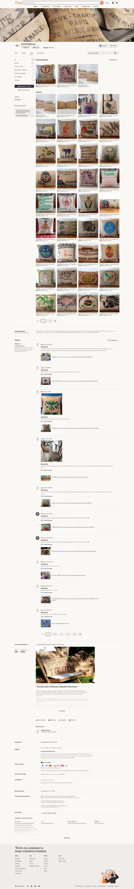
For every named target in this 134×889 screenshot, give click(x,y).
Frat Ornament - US (99, 823)
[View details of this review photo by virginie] (51, 451)
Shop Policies (40, 53)
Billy (42, 391)
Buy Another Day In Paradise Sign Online (24, 823)
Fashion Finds (67, 6)
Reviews (23, 53)
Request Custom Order (25, 86)
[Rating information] (22, 48)
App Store (20, 878)
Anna (42, 610)
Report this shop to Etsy (20, 105)
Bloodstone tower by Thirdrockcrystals (24, 827)
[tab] (24, 59)
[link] (38, 321)
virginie (42, 438)
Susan (42, 487)
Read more (62, 711)
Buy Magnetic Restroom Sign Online (23, 825)
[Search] (102, 3)
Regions (117, 886)
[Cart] (116, 3)
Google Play (32, 878)
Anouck (43, 513)
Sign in (107, 2)
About (31, 53)
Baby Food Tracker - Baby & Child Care (77, 823)
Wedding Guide (86, 6)
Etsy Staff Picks (45, 6)
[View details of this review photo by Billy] (51, 404)
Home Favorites (57, 6)
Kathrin (42, 586)
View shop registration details (49, 813)
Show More (67, 838)
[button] (103, 46)
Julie (42, 367)
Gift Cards (96, 6)
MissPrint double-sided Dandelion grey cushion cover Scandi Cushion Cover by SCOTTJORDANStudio (26, 830)
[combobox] (61, 3)
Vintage (76, 6)
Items (16, 53)
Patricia (42, 561)
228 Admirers (18, 99)
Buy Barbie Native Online (47, 823)
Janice (42, 344)
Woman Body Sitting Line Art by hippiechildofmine (27, 834)
